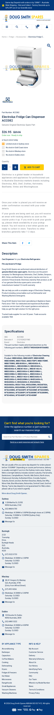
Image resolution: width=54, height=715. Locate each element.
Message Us (10, 522)
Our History (33, 666)
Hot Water (6, 676)
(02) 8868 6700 (11, 509)
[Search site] (49, 437)
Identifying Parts (35, 669)
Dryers (4, 669)
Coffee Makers (8, 659)
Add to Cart (33, 167)
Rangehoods (7, 683)
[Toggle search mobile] (17, 27)
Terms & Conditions (36, 690)
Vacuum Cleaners (9, 690)
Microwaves (6, 679)
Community (33, 673)
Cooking (5, 662)
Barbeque (6, 652)
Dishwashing (7, 666)
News (31, 686)
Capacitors (6, 656)
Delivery (32, 656)
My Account (33, 649)
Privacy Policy (34, 693)
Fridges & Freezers (9, 673)
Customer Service (36, 652)
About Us (32, 662)
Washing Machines (9, 693)
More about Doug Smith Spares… (15, 493)
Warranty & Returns (36, 659)
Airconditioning (8, 649)
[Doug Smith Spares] (27, 18)
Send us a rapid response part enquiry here (27, 442)
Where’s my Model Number (39, 683)
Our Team (33, 679)
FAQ (30, 676)
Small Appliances (9, 686)
